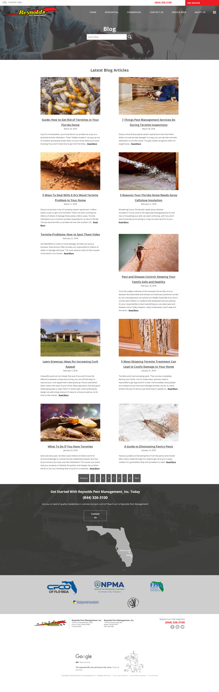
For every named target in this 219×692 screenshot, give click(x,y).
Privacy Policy (153, 675)
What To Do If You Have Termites (70, 446)
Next (137, 478)
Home (93, 12)
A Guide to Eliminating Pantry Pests (148, 446)
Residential (112, 12)
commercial (134, 12)
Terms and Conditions (120, 675)
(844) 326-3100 (163, 2)
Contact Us (95, 515)
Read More (92, 144)
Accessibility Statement (138, 675)
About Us (200, 12)
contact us (156, 12)
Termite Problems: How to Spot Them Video (70, 234)
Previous (84, 478)
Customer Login (15, 2)
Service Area (179, 12)
